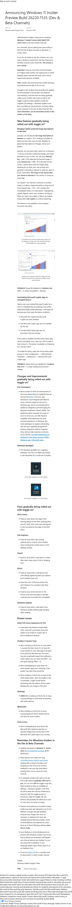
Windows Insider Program (30, 868)
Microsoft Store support (36, 880)
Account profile (6, 880)
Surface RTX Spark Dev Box (49, 875)
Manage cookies (54, 903)
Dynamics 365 (30, 889)
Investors (11, 899)
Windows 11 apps (59, 877)
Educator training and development (20, 887)
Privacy (45, 903)
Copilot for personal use (20, 877)
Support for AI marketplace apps (17, 894)
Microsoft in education (53, 882)
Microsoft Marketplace (61, 894)
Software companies (8, 896)
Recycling (24, 906)
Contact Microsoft (34, 903)
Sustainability (49, 899)
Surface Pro (4, 875)
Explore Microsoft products (41, 877)
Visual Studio (21, 896)
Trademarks (4, 906)
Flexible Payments (36, 882)
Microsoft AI (5, 889)
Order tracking (58, 880)
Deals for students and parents (46, 887)
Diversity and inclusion (24, 899)
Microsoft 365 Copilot (22, 891)
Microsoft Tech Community (41, 894)
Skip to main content (8, 1)
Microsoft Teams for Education (20, 884)
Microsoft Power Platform (57, 889)
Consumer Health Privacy (10, 903)
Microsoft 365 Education (42, 884)
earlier (31, 397)
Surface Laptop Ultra (30, 875)
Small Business (36, 891)
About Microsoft (40, 896)
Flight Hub (32, 852)
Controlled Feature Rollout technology (34, 760)
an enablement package (35, 751)
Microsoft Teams (6, 891)
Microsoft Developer (56, 891)
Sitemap (23, 903)
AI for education (64, 887)
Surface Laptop (15, 875)
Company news (53, 896)
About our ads (33, 906)
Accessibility (38, 899)
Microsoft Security (17, 889)
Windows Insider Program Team (14, 30)
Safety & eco (15, 906)
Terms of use (66, 903)
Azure (45, 891)
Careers (30, 896)
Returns (49, 880)
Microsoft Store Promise (19, 882)
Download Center (19, 880)
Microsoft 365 (41, 889)
